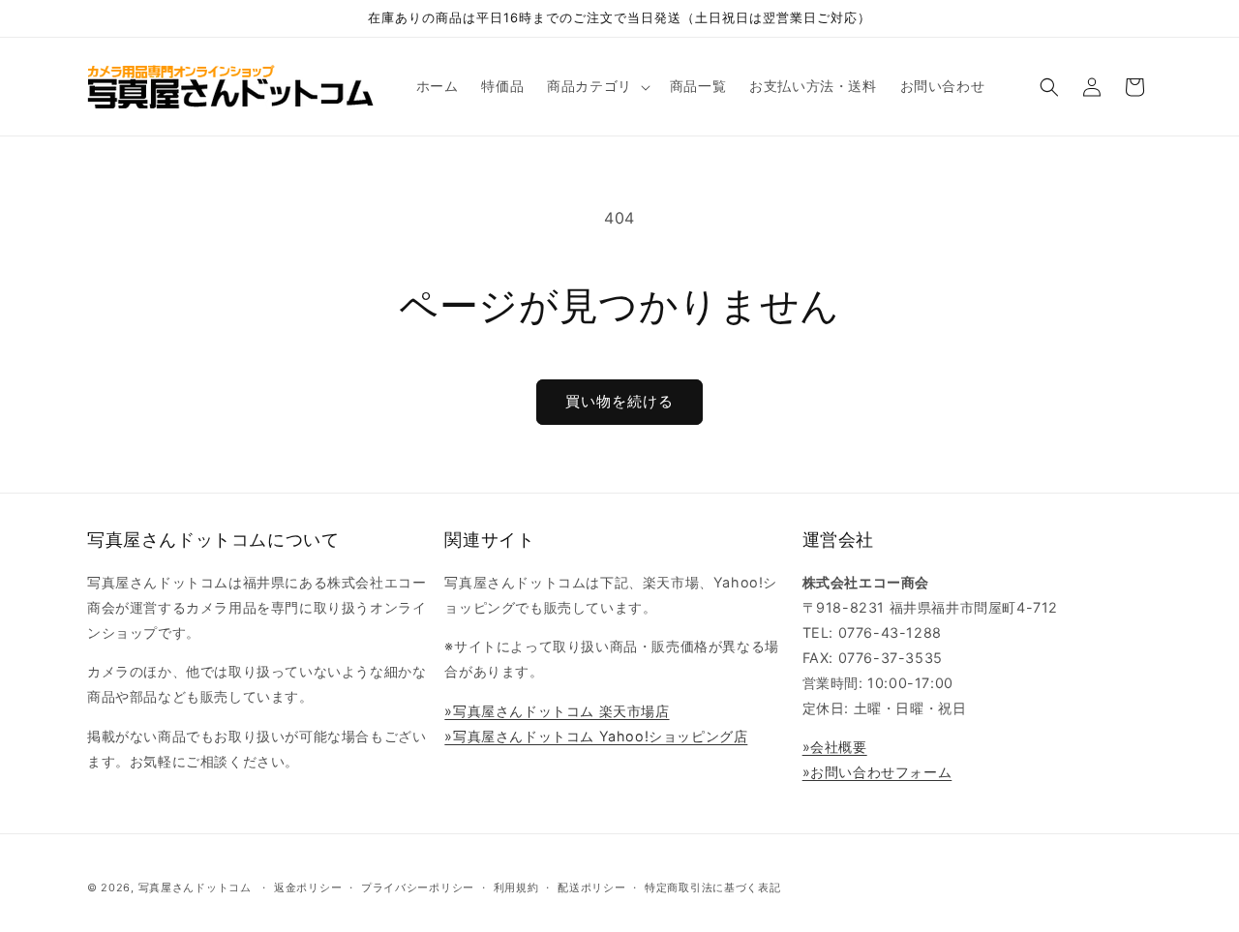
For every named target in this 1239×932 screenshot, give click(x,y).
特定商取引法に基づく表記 (712, 887)
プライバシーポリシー (417, 887)
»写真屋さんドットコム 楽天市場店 (556, 711)
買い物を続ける (619, 401)
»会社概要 (834, 746)
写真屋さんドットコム (195, 887)
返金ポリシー (308, 887)
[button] (596, 86)
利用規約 (516, 887)
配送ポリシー (591, 887)
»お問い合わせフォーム (877, 772)
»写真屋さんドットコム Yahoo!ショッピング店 (595, 736)
